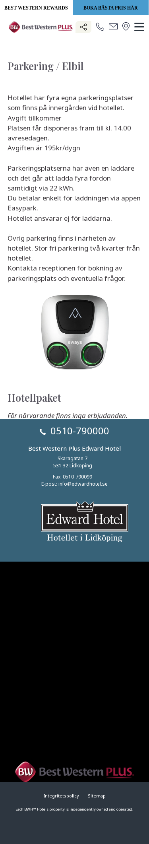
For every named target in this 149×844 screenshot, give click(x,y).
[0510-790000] (100, 27)
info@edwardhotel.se (83, 483)
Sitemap (97, 796)
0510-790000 (79, 430)
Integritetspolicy (61, 796)
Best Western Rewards (36, 8)
